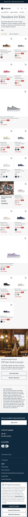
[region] (14, 499)
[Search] (18, 8)
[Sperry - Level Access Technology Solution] (14, 446)
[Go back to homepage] (6, 9)
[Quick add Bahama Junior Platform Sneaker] (25, 183)
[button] (22, 8)
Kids (2, 30)
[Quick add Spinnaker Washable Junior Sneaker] (11, 38)
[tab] (3, 169)
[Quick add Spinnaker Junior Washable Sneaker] (25, 91)
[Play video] (25, 354)
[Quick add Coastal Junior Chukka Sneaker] (11, 277)
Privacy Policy (18, 496)
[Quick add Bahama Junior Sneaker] (25, 38)
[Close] (26, 484)
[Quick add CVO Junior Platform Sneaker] (25, 64)
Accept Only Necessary (14, 510)
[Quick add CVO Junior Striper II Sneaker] (25, 130)
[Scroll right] (26, 12)
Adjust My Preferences (14, 514)
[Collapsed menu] (25, 8)
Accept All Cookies (14, 506)
